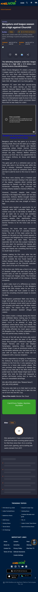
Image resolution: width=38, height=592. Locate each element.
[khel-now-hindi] (35, 3)
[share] (28, 54)
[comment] (16, 54)
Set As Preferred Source (28, 32)
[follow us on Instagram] (15, 566)
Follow (11, 32)
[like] (10, 54)
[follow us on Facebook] (12, 566)
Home (5, 541)
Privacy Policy (18, 548)
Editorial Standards (19, 552)
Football (4, 21)
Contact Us (7, 548)
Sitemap (29, 545)
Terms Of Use (8, 552)
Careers (16, 541)
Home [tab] (22, 3)
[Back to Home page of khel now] (8, 3)
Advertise (16, 545)
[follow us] (22, 54)
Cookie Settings (18, 555)
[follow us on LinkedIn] (26, 566)
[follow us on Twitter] (19, 566)
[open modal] (34, 542)
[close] (35, 578)
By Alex (4, 32)
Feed (28, 541)
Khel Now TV (30, 548)
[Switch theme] (31, 2)
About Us (6, 545)
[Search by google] (26, 3)
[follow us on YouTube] (22, 566)
